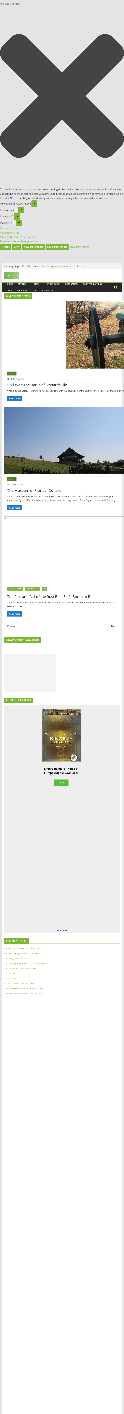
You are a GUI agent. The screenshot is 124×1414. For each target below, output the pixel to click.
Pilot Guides (18, 379)
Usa (44, 589)
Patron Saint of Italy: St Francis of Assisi (23, 948)
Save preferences (57, 246)
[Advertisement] (30, 673)
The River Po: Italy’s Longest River (20, 968)
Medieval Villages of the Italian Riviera (22, 953)
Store (35, 290)
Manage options (9, 228)
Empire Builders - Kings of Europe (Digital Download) (61, 771)
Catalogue (47, 290)
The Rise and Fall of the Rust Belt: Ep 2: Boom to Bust (51, 596)
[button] (62, 96)
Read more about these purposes (19, 241)
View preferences (33, 246)
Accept (6, 246)
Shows (10, 284)
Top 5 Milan (10, 978)
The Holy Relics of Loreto (16, 958)
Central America (15, 589)
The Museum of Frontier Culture (34, 490)
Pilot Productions (92, 284)
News (36, 284)
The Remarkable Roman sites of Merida (23, 993)
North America (32, 589)
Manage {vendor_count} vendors (18, 237)
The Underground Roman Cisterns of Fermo (63, 266)
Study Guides (53, 284)
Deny (16, 246)
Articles (22, 284)
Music (10, 290)
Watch (20, 290)
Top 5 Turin (10, 973)
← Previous (10, 626)
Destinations (71, 284)
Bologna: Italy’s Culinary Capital (19, 983)
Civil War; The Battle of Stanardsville (37, 384)
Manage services (9, 232)
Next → (115, 626)
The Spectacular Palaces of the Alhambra (24, 988)
